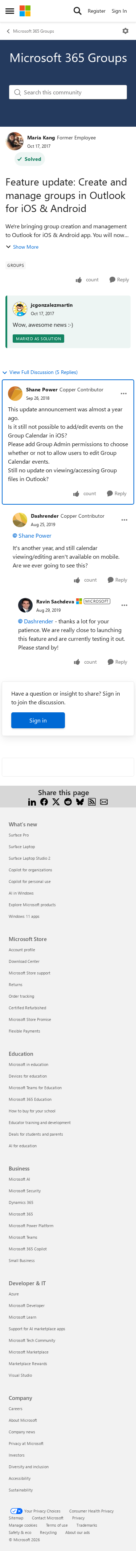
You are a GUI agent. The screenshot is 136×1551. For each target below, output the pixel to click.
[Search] (77, 11)
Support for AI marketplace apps (37, 1328)
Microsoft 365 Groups (33, 31)
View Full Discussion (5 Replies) (43, 372)
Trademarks (87, 1525)
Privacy (78, 1518)
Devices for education (28, 1076)
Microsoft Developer (27, 1305)
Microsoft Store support (29, 973)
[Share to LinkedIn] (32, 801)
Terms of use (57, 1525)
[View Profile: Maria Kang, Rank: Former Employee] (14, 141)
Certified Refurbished (27, 1007)
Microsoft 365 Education (30, 1099)
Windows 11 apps (24, 916)
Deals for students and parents (36, 1134)
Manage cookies (23, 1525)
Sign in (38, 720)
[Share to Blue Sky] (80, 801)
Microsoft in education (28, 1064)
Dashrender (45, 515)
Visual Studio (20, 1375)
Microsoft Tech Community (32, 1340)
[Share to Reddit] (68, 801)
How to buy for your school (32, 1111)
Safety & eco (20, 1532)
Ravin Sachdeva (55, 601)
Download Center (24, 961)
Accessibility (19, 1478)
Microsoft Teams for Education (35, 1087)
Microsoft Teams (23, 1237)
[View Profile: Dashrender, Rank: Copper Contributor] (20, 520)
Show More (25, 246)
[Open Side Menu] (10, 10)
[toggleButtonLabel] (125, 31)
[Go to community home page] (25, 10)
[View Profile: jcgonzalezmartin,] (20, 309)
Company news (22, 1431)
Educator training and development (40, 1122)
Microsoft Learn (22, 1317)
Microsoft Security (25, 1190)
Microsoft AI (19, 1179)
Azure (14, 1293)
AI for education (23, 1145)
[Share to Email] (104, 801)
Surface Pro (19, 835)
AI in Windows (21, 893)
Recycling (48, 1532)
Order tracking (21, 996)
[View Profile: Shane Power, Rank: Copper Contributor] (15, 393)
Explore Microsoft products (32, 904)
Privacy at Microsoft (26, 1443)
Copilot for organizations (30, 869)
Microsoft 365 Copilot (28, 1248)
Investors (17, 1455)
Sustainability (21, 1490)
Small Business (22, 1260)
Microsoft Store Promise (30, 1019)
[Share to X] (56, 801)
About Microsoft (23, 1420)
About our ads (77, 1532)
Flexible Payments (24, 1031)
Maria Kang (41, 137)
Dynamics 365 (21, 1202)
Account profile (22, 949)
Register (97, 10)
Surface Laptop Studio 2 (29, 858)
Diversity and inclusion (29, 1466)
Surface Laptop (22, 846)
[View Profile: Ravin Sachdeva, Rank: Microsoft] (25, 605)
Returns (15, 984)
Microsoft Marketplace (29, 1352)
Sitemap (16, 1518)
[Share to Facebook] (44, 801)
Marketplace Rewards (28, 1363)
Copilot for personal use (30, 881)
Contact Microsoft (47, 1518)
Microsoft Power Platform (31, 1225)
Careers (15, 1408)
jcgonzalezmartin (52, 304)
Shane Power (42, 389)
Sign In (119, 10)
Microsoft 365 (21, 1214)
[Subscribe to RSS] (92, 801)
